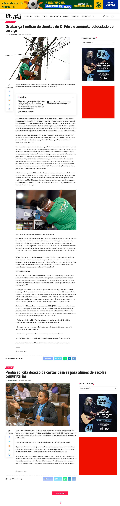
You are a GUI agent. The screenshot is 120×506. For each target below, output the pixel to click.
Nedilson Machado (12, 34)
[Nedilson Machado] (13, 16)
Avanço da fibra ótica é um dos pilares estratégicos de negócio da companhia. (59, 102)
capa (25, 351)
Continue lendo (60, 493)
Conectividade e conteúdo (26, 111)
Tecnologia (10, 22)
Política (9, 367)
